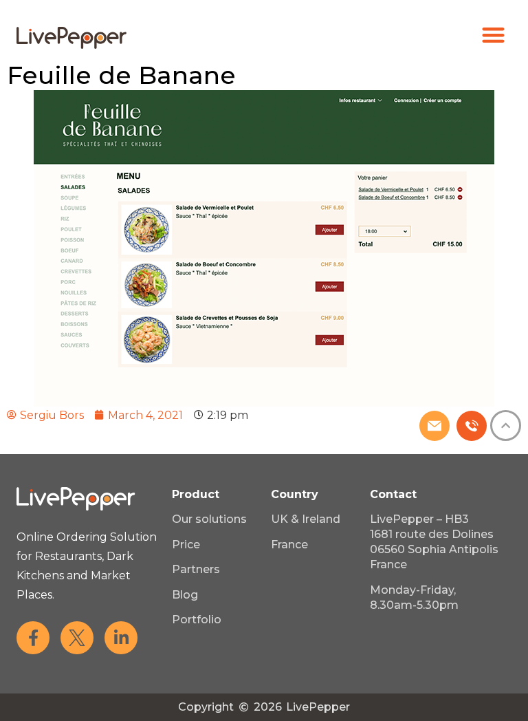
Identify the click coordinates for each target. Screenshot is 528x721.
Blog (185, 594)
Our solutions (209, 519)
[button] (494, 35)
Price (186, 544)
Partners (196, 569)
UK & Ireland (305, 519)
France (289, 544)
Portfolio (196, 619)
